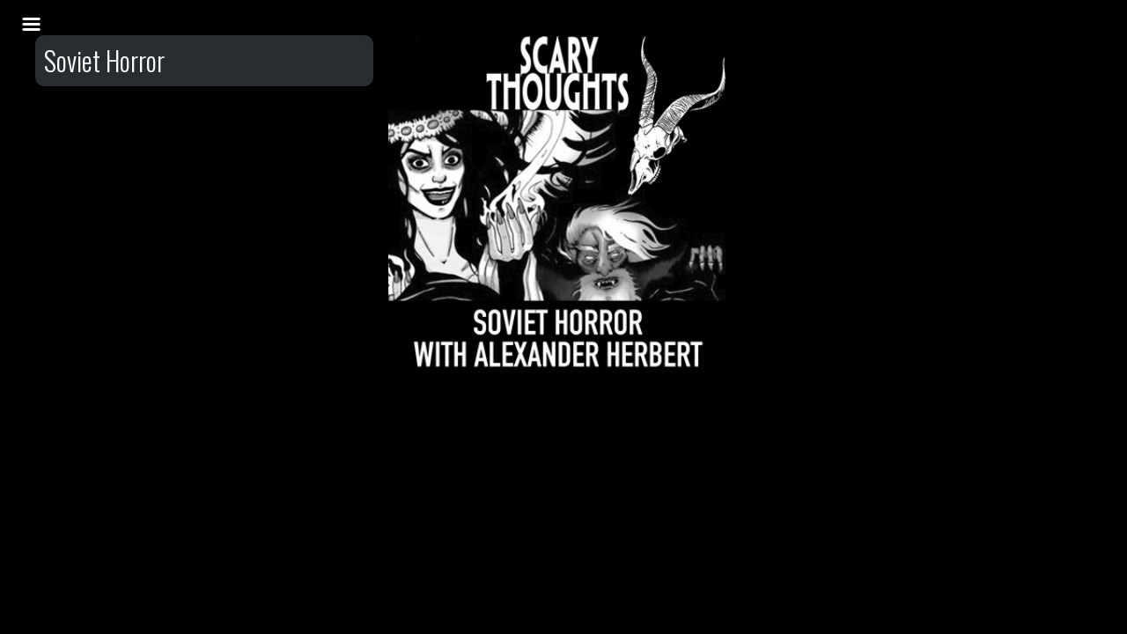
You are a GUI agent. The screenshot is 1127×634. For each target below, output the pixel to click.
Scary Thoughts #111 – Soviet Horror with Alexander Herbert (558, 113)
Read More (557, 182)
